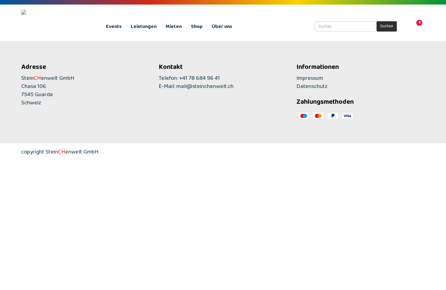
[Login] (408, 27)
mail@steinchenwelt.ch (205, 87)
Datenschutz (312, 87)
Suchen (386, 27)
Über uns (222, 28)
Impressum (309, 79)
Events (114, 28)
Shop (197, 28)
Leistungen (144, 28)
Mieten (174, 28)
